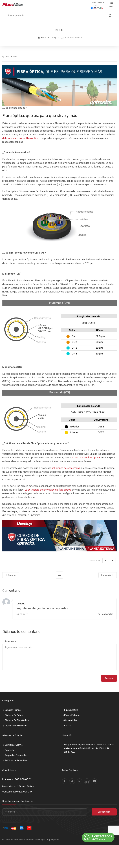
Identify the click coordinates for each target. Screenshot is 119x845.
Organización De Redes (16, 725)
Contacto (10, 750)
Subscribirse (104, 812)
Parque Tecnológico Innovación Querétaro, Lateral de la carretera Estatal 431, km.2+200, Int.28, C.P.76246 (89, 748)
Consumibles (70, 720)
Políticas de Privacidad (16, 760)
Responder (107, 614)
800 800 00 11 (23, 779)
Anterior (11, 575)
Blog (54, 37)
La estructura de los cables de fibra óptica (48, 489)
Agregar (109, 678)
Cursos (67, 725)
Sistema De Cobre (14, 715)
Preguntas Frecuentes (16, 755)
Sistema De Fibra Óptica (17, 720)
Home (43, 37)
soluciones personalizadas (66, 468)
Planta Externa (71, 715)
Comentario (10, 641)
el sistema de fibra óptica (86, 457)
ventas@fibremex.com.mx (17, 791)
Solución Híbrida (13, 710)
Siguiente (106, 575)
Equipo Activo (71, 710)
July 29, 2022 (11, 56)
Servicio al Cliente (14, 745)
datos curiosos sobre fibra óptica (20, 138)
